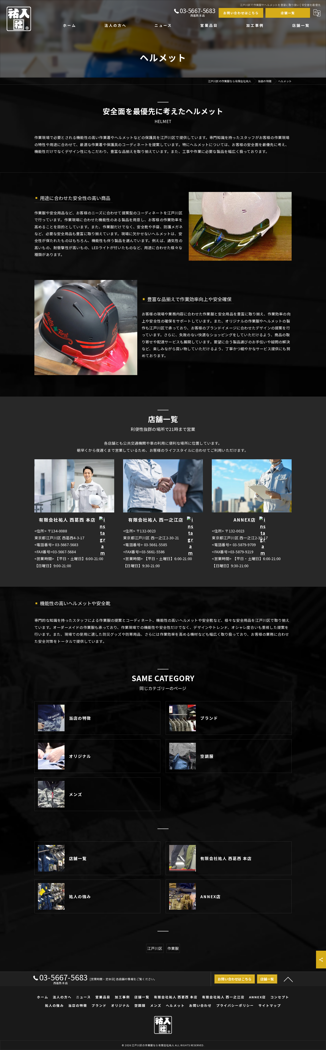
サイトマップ (269, 1005)
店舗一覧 (288, 13)
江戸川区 (155, 948)
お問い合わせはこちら (241, 13)
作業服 (173, 948)
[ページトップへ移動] (288, 979)
